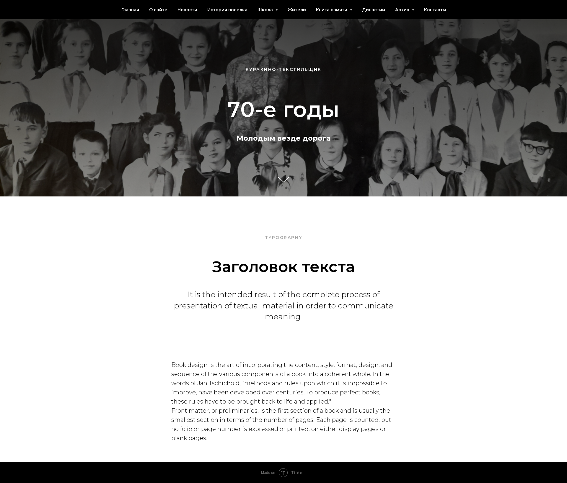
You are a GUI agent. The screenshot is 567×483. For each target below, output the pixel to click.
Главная (130, 9)
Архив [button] (402, 9)
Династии (373, 9)
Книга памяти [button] (332, 9)
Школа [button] (266, 9)
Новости (187, 9)
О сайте (158, 9)
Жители (297, 9)
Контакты (435, 9)
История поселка (227, 9)
